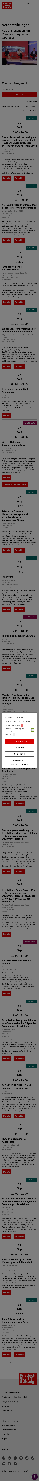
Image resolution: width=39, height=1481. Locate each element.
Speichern (19, 754)
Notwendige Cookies (12, 725)
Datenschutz (24, 764)
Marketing (8, 734)
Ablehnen (19, 748)
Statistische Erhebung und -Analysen (15, 730)
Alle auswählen (20, 741)
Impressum (14, 764)
